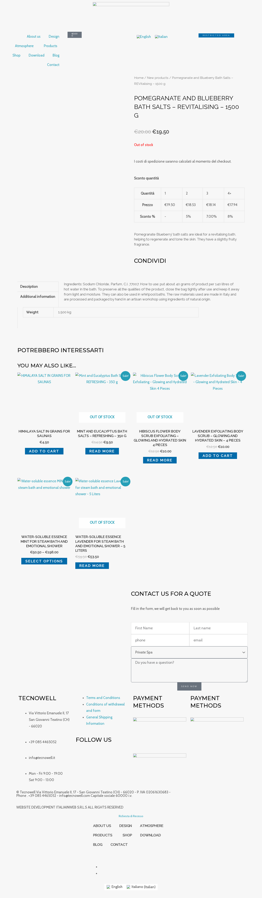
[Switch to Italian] (161, 37)
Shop (16, 55)
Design (54, 36)
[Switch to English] (144, 37)
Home (138, 78)
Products (50, 46)
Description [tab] (29, 286)
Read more (102, 451)
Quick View (44, 422)
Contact (53, 65)
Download (36, 55)
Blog (56, 55)
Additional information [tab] (37, 296)
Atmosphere (24, 46)
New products (157, 78)
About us (34, 36)
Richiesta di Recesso (131, 816)
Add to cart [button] (44, 451)
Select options (44, 561)
